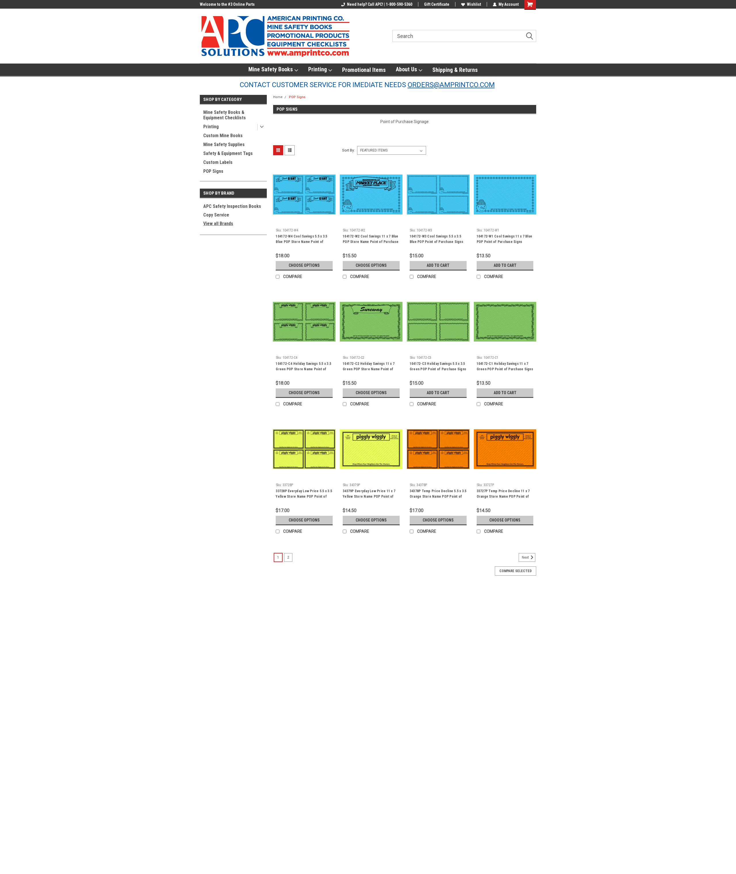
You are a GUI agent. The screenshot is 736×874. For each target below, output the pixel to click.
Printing (318, 69)
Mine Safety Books (271, 69)
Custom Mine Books (223, 135)
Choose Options (304, 265)
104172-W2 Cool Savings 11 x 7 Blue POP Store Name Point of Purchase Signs (370, 241)
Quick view (304, 221)
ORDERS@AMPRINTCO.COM (451, 85)
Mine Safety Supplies (224, 144)
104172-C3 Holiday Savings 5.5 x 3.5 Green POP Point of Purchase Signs (438, 366)
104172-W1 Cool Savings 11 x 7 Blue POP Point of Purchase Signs (504, 239)
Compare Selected (515, 571)
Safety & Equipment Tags (228, 153)
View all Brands (218, 223)
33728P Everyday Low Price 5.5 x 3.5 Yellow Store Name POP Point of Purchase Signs (304, 496)
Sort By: (348, 150)
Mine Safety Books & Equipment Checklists (224, 115)
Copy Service (216, 215)
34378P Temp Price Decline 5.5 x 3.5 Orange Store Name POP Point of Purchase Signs (438, 496)
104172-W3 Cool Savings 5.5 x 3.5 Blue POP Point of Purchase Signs (436, 239)
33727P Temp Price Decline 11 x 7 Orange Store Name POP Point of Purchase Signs (503, 496)
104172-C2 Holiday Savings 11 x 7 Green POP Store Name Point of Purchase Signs (368, 369)
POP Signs (213, 171)
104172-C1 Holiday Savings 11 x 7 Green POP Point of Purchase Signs (505, 366)
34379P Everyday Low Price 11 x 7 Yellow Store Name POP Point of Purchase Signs (369, 496)
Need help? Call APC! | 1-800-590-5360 (379, 4)
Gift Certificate (436, 4)
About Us (407, 69)
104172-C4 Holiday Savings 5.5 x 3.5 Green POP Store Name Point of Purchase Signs (303, 369)
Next (526, 557)
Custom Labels (218, 162)
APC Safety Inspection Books (232, 206)
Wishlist (474, 4)
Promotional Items (364, 69)
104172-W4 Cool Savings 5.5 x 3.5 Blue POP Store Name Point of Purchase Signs (301, 241)
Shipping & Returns (455, 69)
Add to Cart (438, 265)
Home (278, 97)
